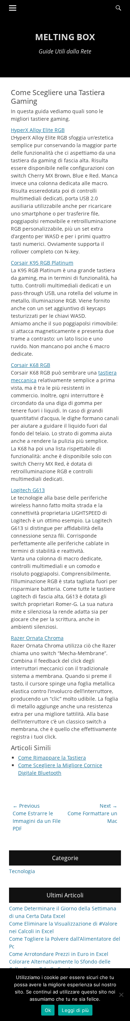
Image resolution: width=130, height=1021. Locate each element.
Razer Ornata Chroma (37, 638)
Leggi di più (75, 1010)
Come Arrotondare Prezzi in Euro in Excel (58, 953)
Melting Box (65, 37)
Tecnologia (22, 871)
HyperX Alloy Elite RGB (38, 130)
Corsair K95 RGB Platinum (42, 262)
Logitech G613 (28, 490)
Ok (48, 1010)
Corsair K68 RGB (30, 365)
